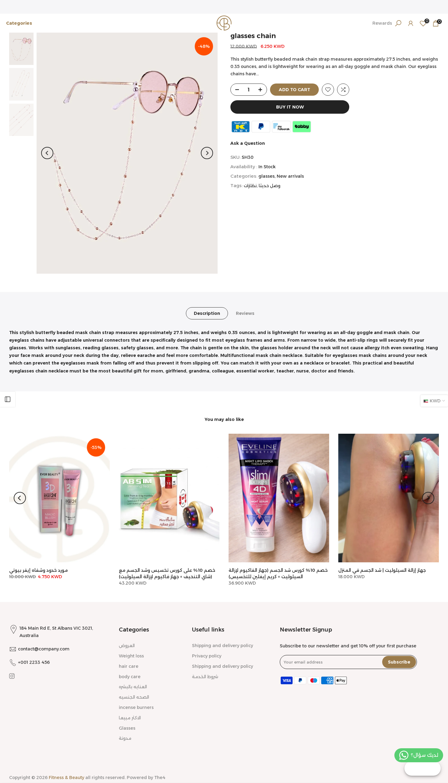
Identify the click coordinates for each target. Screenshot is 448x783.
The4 (159, 777)
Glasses (127, 728)
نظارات (250, 185)
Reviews (245, 313)
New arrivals (290, 176)
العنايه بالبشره (133, 686)
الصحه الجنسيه (134, 697)
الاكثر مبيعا (130, 718)
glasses (266, 176)
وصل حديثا (269, 185)
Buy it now (290, 107)
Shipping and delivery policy (222, 645)
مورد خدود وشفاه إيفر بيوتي (38, 570)
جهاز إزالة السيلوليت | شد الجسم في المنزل (382, 570)
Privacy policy (206, 656)
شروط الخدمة (205, 676)
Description (207, 313)
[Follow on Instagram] (12, 676)
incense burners (136, 707)
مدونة (125, 738)
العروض (127, 645)
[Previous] (47, 153)
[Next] (207, 153)
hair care (128, 666)
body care (129, 676)
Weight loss (131, 656)
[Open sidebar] (7, 399)
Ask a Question (247, 143)
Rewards (382, 23)
